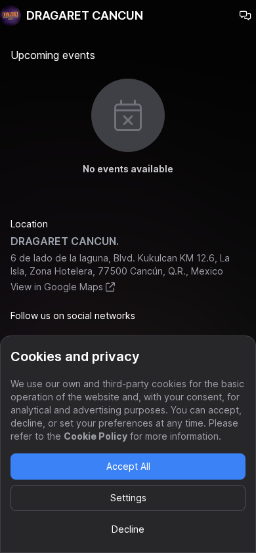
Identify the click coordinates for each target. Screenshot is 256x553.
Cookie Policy (95, 436)
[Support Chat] (245, 15)
